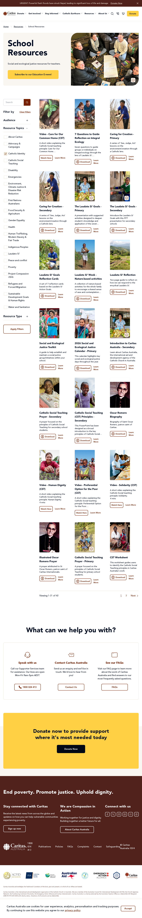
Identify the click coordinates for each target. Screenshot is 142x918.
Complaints (83, 847)
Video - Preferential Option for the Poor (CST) (86, 489)
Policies (59, 847)
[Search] (112, 13)
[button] (22, 14)
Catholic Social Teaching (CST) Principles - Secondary (89, 417)
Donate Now (116, 3)
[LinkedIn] (125, 814)
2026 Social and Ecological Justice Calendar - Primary (85, 347)
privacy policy (72, 910)
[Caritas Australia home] (9, 13)
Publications (45, 847)
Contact (97, 847)
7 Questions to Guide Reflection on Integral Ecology (87, 138)
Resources (18, 27)
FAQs (70, 847)
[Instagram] (119, 814)
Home (6, 27)
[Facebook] (107, 814)
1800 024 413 (29, 846)
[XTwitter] (113, 814)
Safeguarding (113, 847)
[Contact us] (117, 13)
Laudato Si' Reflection (122, 275)
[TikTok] (136, 814)
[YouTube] (130, 814)
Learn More (60, 158)
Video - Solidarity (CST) (123, 485)
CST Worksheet (119, 557)
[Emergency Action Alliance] (101, 875)
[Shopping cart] (123, 13)
